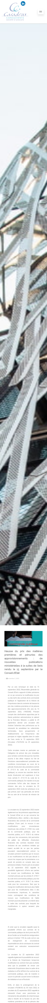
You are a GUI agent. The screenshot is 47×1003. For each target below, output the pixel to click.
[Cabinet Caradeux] (15, 23)
